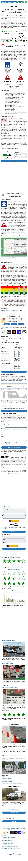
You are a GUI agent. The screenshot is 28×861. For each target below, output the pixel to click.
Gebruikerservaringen (7, 842)
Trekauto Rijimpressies (8, 840)
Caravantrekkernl (14, 809)
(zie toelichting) (14, 338)
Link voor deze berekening (14, 473)
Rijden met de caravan (8, 780)
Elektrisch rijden (6, 838)
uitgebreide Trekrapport (11, 310)
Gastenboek (14, 553)
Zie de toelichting (14, 87)
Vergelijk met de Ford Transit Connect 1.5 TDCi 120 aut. (15, 528)
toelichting (21, 305)
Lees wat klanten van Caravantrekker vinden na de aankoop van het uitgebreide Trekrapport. (13, 556)
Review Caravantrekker (14, 569)
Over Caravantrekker (7, 845)
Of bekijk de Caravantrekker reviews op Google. (12, 567)
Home (4, 835)
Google (15, 586)
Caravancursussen (14, 724)
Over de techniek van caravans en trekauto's (12, 783)
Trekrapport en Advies (8, 843)
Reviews (14, 565)
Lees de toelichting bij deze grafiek (14, 257)
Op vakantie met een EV (9, 640)
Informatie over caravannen (9, 837)
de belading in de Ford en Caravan (16, 379)
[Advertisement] (14, 177)
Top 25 (14, 590)
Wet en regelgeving (7, 778)
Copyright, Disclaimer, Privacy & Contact (12, 848)
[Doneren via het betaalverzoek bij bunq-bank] (14, 332)
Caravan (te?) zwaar (7, 663)
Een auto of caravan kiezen (9, 776)
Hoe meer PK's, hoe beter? (9, 687)
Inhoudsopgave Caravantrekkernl (10, 846)
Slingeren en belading (7, 781)
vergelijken (17, 460)
